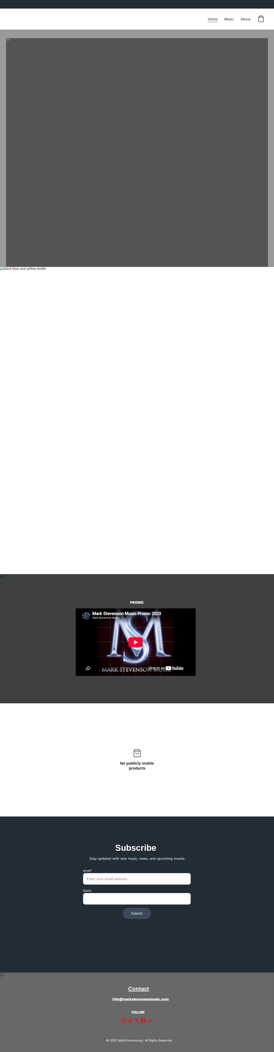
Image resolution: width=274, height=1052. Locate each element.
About (245, 19)
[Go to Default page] (150, 1020)
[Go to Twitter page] (137, 1020)
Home (212, 19)
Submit (137, 913)
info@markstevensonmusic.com (140, 999)
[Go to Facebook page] (143, 1020)
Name (87, 890)
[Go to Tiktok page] (130, 1020)
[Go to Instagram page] (124, 1020)
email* (87, 870)
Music (229, 19)
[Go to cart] (261, 19)
